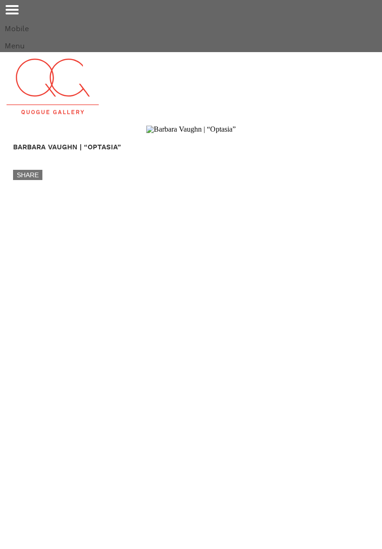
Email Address (33, 285)
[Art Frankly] (40, 269)
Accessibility (184, 330)
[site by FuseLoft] (30, 321)
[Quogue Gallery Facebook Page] (12, 269)
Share (28, 175)
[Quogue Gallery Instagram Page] (26, 269)
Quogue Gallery (53, 86)
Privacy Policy (239, 330)
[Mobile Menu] (12, 9)
